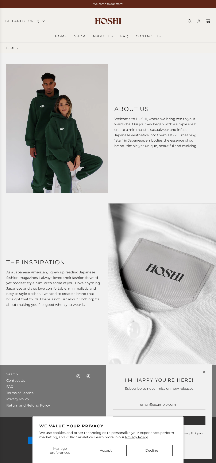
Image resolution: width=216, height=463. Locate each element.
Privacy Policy (190, 433)
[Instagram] (78, 376)
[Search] (189, 21)
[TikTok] (88, 376)
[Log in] (199, 21)
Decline (151, 450)
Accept (106, 450)
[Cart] (208, 21)
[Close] (204, 372)
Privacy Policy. (136, 437)
